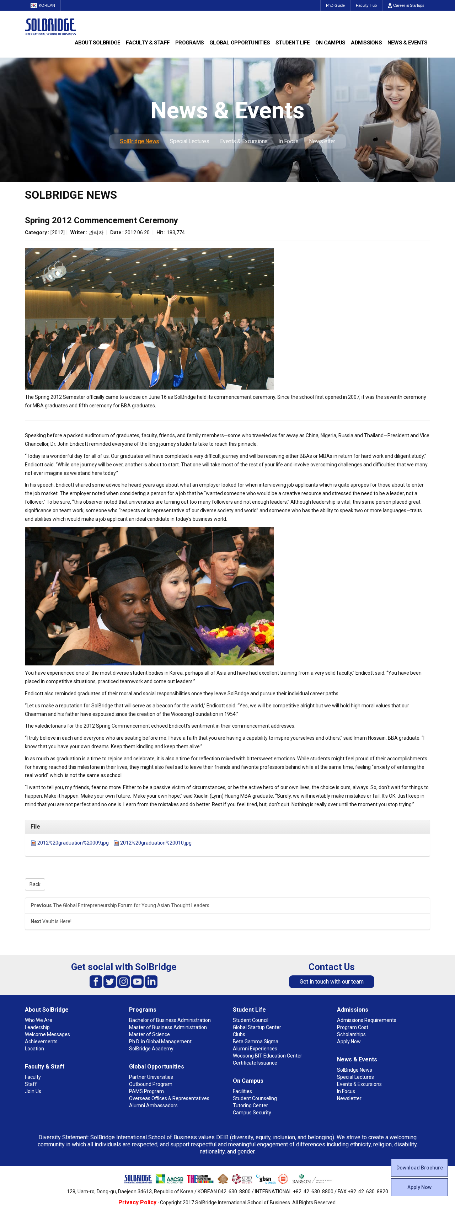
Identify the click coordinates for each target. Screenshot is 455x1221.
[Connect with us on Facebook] (96, 981)
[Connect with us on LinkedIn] (151, 981)
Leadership (37, 1027)
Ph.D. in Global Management (160, 1041)
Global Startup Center (257, 1027)
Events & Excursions (244, 141)
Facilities (242, 1091)
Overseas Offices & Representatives (169, 1098)
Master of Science (149, 1034)
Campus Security (252, 1112)
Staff (31, 1084)
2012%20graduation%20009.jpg (73, 843)
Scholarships (351, 1034)
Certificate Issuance (255, 1063)
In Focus (288, 141)
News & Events (407, 42)
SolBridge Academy (151, 1048)
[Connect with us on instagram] (123, 981)
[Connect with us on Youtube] (137, 981)
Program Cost (352, 1027)
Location (34, 1048)
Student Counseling (255, 1098)
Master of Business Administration (168, 1027)
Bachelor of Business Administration (170, 1020)
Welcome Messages (47, 1034)
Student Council (250, 1020)
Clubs (239, 1034)
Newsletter (322, 141)
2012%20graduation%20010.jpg (156, 843)
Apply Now (419, 1187)
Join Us (33, 1091)
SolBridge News (139, 141)
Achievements (41, 1041)
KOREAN (47, 5)
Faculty (33, 1077)
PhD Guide (335, 5)
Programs (189, 42)
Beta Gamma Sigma (255, 1041)
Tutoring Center (250, 1105)
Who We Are (38, 1020)
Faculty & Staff (148, 42)
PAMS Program (146, 1091)
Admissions (366, 42)
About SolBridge (98, 42)
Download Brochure (419, 1168)
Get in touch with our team (332, 981)
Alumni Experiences (255, 1048)
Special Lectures (189, 141)
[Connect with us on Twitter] (109, 981)
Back (35, 884)
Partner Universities (151, 1077)
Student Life (292, 42)
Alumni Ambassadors (153, 1105)
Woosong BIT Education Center (267, 1056)
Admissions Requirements (366, 1020)
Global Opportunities (239, 42)
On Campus (330, 42)
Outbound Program (150, 1084)
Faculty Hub (366, 5)
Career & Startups (408, 5)
